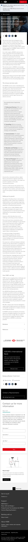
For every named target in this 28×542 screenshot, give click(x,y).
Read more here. (6, 9)
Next (14, 449)
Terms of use (4, 534)
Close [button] (12, 6)
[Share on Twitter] (16, 36)
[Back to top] (14, 488)
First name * (6, 428)
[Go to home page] (5, 2)
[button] (14, 324)
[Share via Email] (6, 36)
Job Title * (5, 441)
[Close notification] (26, 5)
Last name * (6, 434)
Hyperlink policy (14, 532)
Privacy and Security (5, 532)
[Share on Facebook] (9, 36)
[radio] (7, 380)
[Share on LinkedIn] (12, 36)
